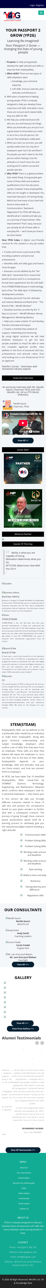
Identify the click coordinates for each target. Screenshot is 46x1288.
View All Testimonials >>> (23, 1148)
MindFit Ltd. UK (36, 1278)
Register (40, 5)
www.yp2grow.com (27, 1250)
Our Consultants (24, 1171)
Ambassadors (24, 1176)
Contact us (24, 1207)
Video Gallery (24, 1192)
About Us (24, 1166)
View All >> (23, 440)
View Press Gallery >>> (23, 1028)
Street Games (24, 1202)
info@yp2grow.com (26, 1255)
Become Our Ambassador (24, 1181)
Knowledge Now (24, 1281)
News (24, 1187)
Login (32, 5)
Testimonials (24, 1197)
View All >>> (23, 964)
